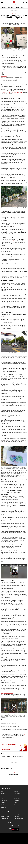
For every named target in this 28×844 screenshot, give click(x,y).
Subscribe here (6, 749)
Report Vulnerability (9, 839)
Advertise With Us (5, 816)
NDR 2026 (23, 7)
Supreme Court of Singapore (18, 756)
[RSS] (18, 826)
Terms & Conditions (13, 837)
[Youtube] (12, 826)
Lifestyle (3, 795)
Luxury (15, 795)
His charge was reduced (10, 240)
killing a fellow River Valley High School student (12, 92)
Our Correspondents (18, 818)
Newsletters (3, 807)
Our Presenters (4, 818)
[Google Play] (9, 829)
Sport (15, 802)
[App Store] (10, 829)
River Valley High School (6, 756)
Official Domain (6, 837)
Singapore (17, 7)
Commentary (4, 800)
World (15, 804)
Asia (2, 791)
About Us (3, 814)
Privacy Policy (21, 837)
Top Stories (3, 7)
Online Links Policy (18, 839)
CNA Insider (17, 793)
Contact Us (16, 816)
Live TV (3, 802)
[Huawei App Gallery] (15, 829)
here (24, 734)
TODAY (3, 798)
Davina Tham (4, 76)
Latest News (10, 7)
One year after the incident (7, 693)
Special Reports (4, 804)
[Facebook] (9, 826)
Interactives (16, 800)
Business (3, 793)
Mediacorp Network (18, 814)
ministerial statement (13, 687)
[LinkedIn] (15, 826)
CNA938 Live (17, 798)
